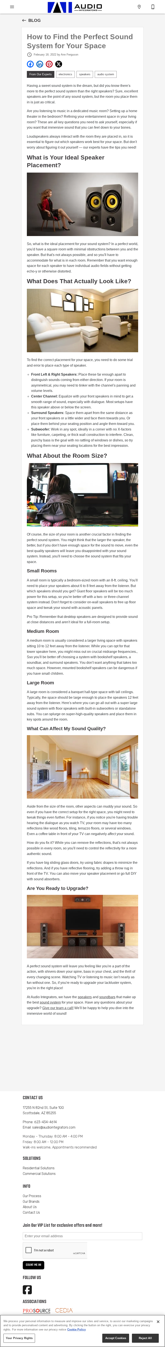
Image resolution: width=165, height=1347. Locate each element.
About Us (30, 1207)
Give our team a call (57, 1008)
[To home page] (74, 7)
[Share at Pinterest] (49, 64)
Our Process (32, 1196)
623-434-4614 (45, 1122)
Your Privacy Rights (19, 1338)
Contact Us (31, 1212)
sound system (50, 1002)
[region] (82, 1331)
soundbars (107, 997)
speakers (85, 997)
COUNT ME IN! (33, 1265)
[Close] (158, 1321)
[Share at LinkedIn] (39, 64)
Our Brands (31, 1202)
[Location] (139, 7)
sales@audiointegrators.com (53, 1127)
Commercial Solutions (39, 1174)
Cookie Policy (76, 1329)
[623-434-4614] (153, 7)
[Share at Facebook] (30, 64)
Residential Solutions (39, 1168)
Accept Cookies (115, 1338)
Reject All (145, 1338)
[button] (12, 7)
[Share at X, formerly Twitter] (58, 64)
